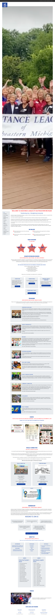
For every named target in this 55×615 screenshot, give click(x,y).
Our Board (5, 229)
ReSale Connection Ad (21, 484)
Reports (4, 233)
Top (4, 212)
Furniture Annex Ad (42, 484)
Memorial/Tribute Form (46, 285)
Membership (5, 225)
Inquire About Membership (31, 533)
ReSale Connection (5, 223)
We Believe (5, 213)
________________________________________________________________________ (32, 422)
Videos (4, 228)
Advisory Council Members (5, 232)
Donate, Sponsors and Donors (5, 217)
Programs (5, 220)
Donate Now (17, 286)
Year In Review (5, 215)
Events (4, 221)
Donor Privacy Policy (31, 293)
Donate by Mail (31, 283)
